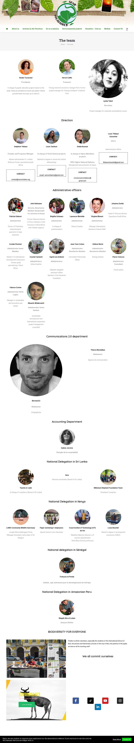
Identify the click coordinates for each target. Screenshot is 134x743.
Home (63, 44)
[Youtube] (105, 701)
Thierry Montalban (98, 350)
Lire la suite (27, 704)
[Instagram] (120, 701)
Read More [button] (117, 739)
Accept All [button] (126, 739)
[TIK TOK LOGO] (90, 701)
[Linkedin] (98, 707)
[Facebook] (76, 701)
